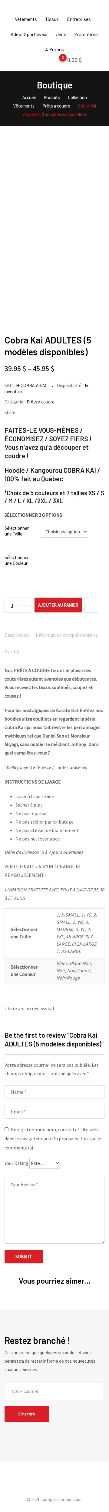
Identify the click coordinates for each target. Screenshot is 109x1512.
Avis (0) (12, 651)
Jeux (61, 34)
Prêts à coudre (40, 402)
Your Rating (16, 1163)
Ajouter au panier (58, 605)
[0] (57, 61)
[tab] (17, 635)
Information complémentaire (67, 635)
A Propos (54, 49)
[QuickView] (91, 605)
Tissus (52, 19)
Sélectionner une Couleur (17, 560)
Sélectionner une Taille (17, 531)
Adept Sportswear (29, 34)
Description (17, 635)
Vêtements (26, 19)
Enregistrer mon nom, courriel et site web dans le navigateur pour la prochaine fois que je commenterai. (53, 1138)
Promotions (86, 34)
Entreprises (79, 19)
